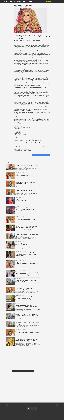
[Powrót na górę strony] (57, 405)
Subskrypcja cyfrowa (27, 405)
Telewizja (24, 1)
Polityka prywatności (43, 405)
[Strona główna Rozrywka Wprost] (9, 1)
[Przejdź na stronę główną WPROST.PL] (4, 1)
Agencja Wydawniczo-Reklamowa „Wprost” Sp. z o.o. (34, 413)
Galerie (30, 1)
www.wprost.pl (33, 417)
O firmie (18, 405)
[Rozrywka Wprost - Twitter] (32, 408)
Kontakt (22, 405)
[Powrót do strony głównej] (7, 405)
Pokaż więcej (23, 371)
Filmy (14, 1)
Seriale (17, 1)
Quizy (27, 1)
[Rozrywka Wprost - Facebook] (28, 408)
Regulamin (37, 405)
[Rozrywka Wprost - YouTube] (35, 408)
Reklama (33, 405)
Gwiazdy (20, 1)
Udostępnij (42, 154)
